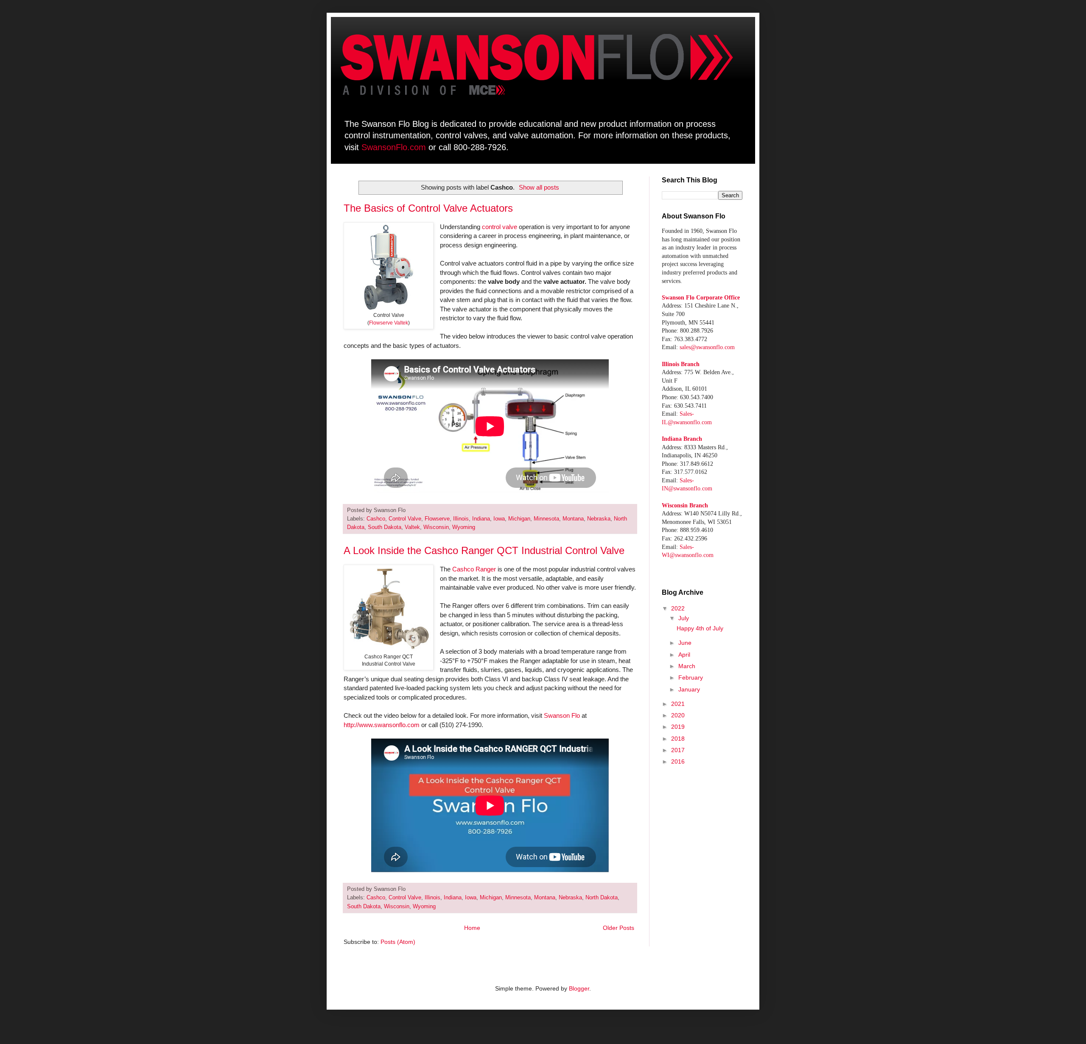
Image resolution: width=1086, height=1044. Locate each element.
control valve (499, 226)
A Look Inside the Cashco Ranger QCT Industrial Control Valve (484, 550)
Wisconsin (436, 527)
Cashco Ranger (474, 569)
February (690, 677)
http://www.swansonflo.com (382, 724)
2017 (678, 750)
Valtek (412, 527)
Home (472, 927)
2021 (678, 703)
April (684, 654)
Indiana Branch (682, 439)
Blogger (579, 988)
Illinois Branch (681, 364)
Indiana (481, 519)
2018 (678, 738)
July (683, 618)
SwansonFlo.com (393, 147)
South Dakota (384, 527)
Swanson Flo (562, 715)
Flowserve (437, 519)
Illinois (461, 519)
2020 (678, 715)
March (686, 666)
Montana (573, 519)
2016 (678, 761)
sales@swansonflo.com (707, 347)
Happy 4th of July (700, 628)
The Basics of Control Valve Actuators (428, 208)
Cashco (376, 519)
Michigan (519, 519)
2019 (678, 726)
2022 (678, 608)
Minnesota (546, 519)
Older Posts (618, 927)
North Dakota (601, 898)
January (689, 689)
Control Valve (405, 519)
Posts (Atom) (398, 941)
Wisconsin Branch (685, 505)
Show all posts (539, 187)
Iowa (499, 519)
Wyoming (463, 527)
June (684, 642)
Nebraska (598, 519)
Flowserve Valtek (388, 323)
